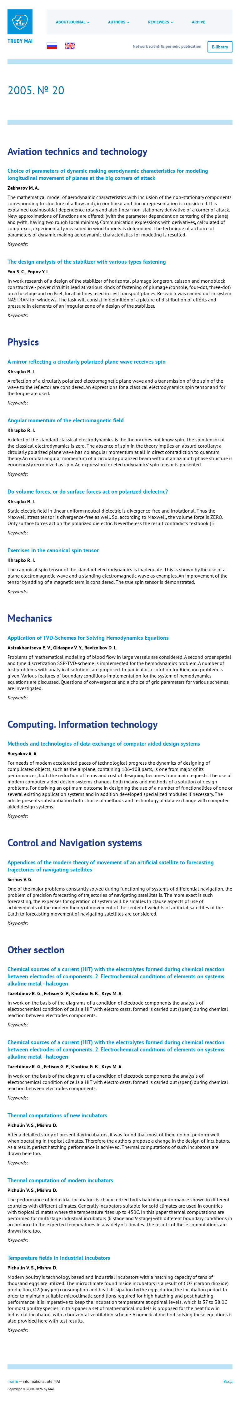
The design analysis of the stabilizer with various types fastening (87, 261)
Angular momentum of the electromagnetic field (66, 420)
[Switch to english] (70, 45)
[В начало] (20, 40)
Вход (227, 1381)
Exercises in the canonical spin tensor (53, 550)
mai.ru (13, 1381)
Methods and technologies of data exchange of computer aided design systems (104, 743)
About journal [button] (71, 21)
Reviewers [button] (159, 21)
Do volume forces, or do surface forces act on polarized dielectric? (88, 491)
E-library (220, 47)
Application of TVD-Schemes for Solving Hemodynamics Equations (88, 637)
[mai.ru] (20, 21)
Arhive (198, 21)
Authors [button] (117, 21)
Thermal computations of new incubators (57, 1115)
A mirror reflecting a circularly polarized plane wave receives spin (87, 361)
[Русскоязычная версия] (52, 45)
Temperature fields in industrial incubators (59, 1257)
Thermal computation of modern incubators (60, 1180)
